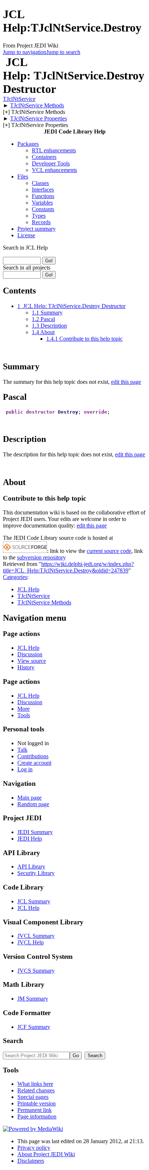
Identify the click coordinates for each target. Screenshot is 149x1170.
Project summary (36, 229)
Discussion (29, 654)
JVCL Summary (36, 936)
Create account (34, 763)
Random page (33, 804)
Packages (28, 144)
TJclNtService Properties (38, 118)
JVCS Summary (36, 971)
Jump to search (63, 52)
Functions (43, 196)
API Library (31, 866)
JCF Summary (33, 1027)
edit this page (126, 382)
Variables (42, 203)
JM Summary (32, 998)
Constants (43, 209)
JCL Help (28, 589)
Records (41, 222)
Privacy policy (33, 1148)
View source (31, 661)
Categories (15, 577)
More (23, 709)
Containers (44, 157)
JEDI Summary (35, 832)
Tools (23, 715)
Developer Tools (51, 163)
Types (39, 216)
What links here (35, 1084)
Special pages (32, 1097)
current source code (109, 551)
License (26, 235)
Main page (29, 798)
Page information (36, 1116)
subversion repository (41, 557)
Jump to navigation (24, 52)
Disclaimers (30, 1161)
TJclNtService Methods (37, 105)
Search (13, 1040)
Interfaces (43, 189)
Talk (22, 750)
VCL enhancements (54, 170)
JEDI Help (29, 839)
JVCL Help (30, 942)
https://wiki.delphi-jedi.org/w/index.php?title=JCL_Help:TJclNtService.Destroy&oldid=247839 (68, 567)
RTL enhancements (54, 150)
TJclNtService (19, 99)
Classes (40, 183)
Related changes (36, 1090)
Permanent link (34, 1110)
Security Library (36, 873)
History (25, 667)
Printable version (36, 1103)
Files (22, 176)
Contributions (32, 756)
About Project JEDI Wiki (46, 1154)
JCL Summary (33, 901)
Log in (25, 769)
